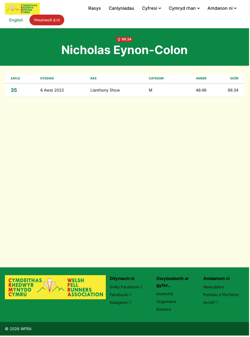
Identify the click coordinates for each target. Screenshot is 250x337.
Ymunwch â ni (47, 20)
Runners (163, 309)
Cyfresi (149, 8)
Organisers (166, 301)
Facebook (119, 294)
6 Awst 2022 (52, 90)
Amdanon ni (219, 8)
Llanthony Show (105, 90)
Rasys (94, 8)
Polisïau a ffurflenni (221, 294)
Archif (208, 302)
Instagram (119, 302)
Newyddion (213, 286)
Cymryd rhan (182, 8)
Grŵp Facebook (124, 286)
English (16, 20)
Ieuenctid (164, 293)
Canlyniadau (121, 8)
